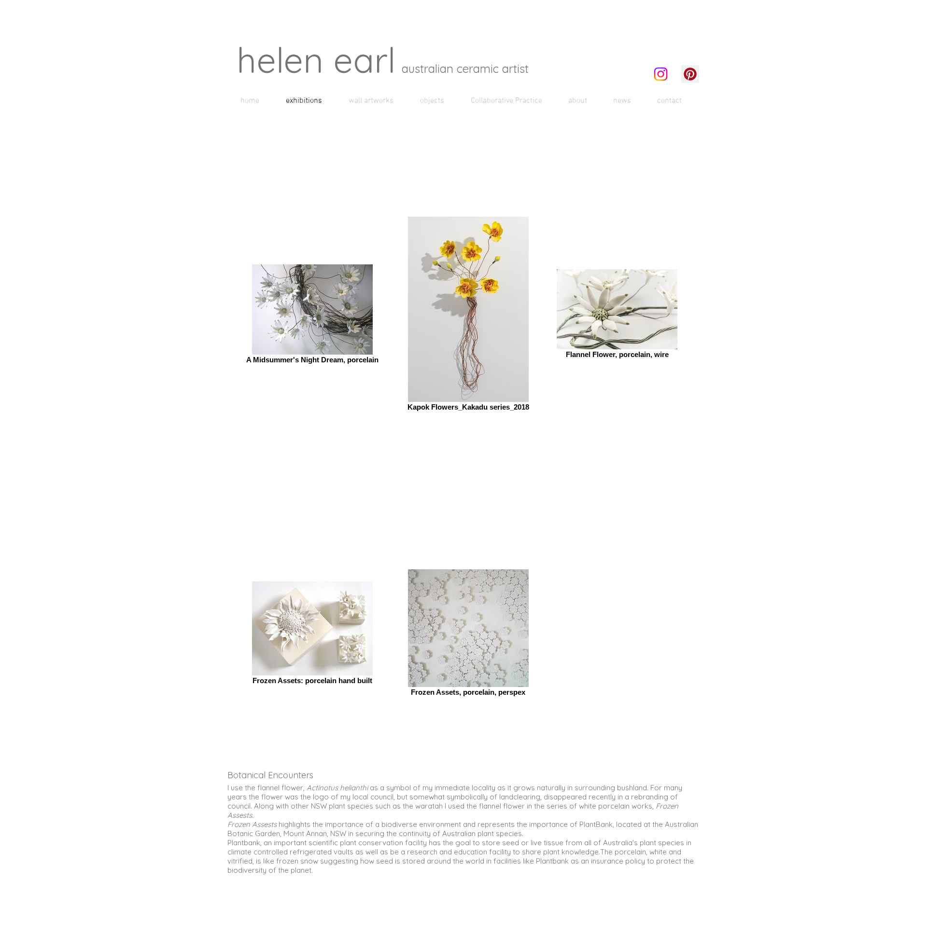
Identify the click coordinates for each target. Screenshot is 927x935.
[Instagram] (661, 74)
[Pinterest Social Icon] (690, 74)
